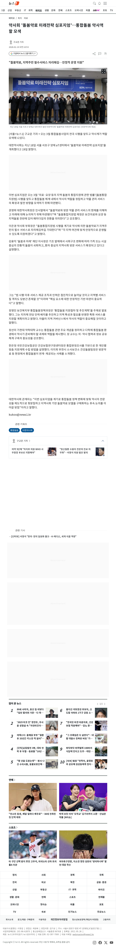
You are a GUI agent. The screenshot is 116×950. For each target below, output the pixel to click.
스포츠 (12, 827)
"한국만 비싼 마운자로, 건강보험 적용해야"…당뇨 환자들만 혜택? (79, 726)
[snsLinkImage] (94, 942)
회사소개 (9, 919)
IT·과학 (72, 889)
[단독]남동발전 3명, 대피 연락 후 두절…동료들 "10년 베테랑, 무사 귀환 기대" (30, 751)
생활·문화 (14, 897)
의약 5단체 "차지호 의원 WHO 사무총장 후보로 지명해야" (27, 451)
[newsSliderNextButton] (104, 704)
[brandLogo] (14, 3)
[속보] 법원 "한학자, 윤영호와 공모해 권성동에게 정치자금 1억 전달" (79, 764)
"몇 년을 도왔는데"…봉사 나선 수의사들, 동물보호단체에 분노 (31, 764)
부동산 (43, 889)
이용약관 (42, 919)
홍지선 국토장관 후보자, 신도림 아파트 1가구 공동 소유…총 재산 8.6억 (79, 713)
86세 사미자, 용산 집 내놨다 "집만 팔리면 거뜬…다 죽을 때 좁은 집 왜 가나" (30, 713)
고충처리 (106, 919)
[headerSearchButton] (94, 3)
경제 (72, 874)
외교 (43, 882)
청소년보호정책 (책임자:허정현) (85, 919)
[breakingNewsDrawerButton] (99, 3)
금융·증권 (101, 882)
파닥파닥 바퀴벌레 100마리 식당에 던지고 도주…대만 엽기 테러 (79, 751)
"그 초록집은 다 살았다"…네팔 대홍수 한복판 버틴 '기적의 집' (80, 738)
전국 (14, 882)
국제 (101, 874)
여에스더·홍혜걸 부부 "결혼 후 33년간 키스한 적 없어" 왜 (30, 738)
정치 (14, 874)
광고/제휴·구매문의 (26, 919)
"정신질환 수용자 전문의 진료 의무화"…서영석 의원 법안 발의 (75, 451)
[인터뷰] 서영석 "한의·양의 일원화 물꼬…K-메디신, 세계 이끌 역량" (43, 536)
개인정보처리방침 (59, 919)
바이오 (12, 18)
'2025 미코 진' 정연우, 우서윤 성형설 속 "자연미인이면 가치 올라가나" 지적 (30, 726)
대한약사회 (27, 430)
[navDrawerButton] (105, 3)
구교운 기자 (18, 42)
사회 (43, 874)
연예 (11, 780)
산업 (14, 889)
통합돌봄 (14, 430)
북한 (72, 882)
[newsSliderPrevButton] (97, 704)
